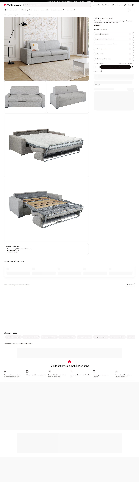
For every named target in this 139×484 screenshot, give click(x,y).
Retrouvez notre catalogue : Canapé (14, 261)
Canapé (27, 15)
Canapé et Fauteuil (10, 15)
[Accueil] (4, 15)
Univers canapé (20, 15)
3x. (100, 71)
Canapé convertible (35, 15)
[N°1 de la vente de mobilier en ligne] (13, 5)
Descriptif (96, 29)
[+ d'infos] (101, 71)
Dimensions (104, 29)
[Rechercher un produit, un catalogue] (25, 5)
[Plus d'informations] (133, 63)
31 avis (110, 18)
